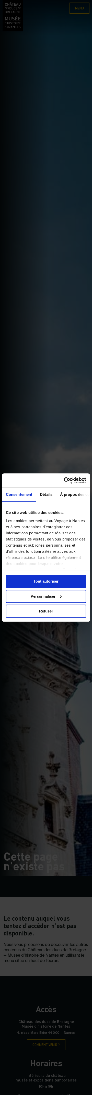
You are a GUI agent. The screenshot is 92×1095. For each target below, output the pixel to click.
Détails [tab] (46, 494)
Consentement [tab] (19, 494)
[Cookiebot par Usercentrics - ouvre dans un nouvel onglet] (65, 480)
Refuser (46, 611)
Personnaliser (43, 596)
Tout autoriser (46, 581)
